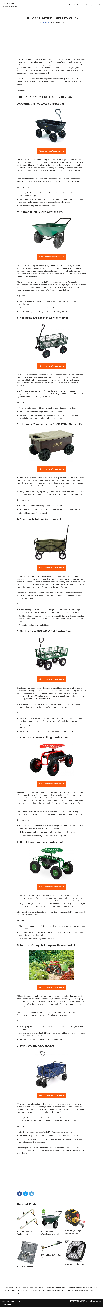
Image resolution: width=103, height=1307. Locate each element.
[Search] (99, 5)
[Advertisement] (51, 44)
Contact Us (78, 5)
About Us (67, 5)
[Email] (31, 1193)
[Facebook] (19, 1193)
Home (58, 5)
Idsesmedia (45, 23)
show (28, 91)
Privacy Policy (92, 5)
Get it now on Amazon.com (51, 151)
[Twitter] (25, 1193)
